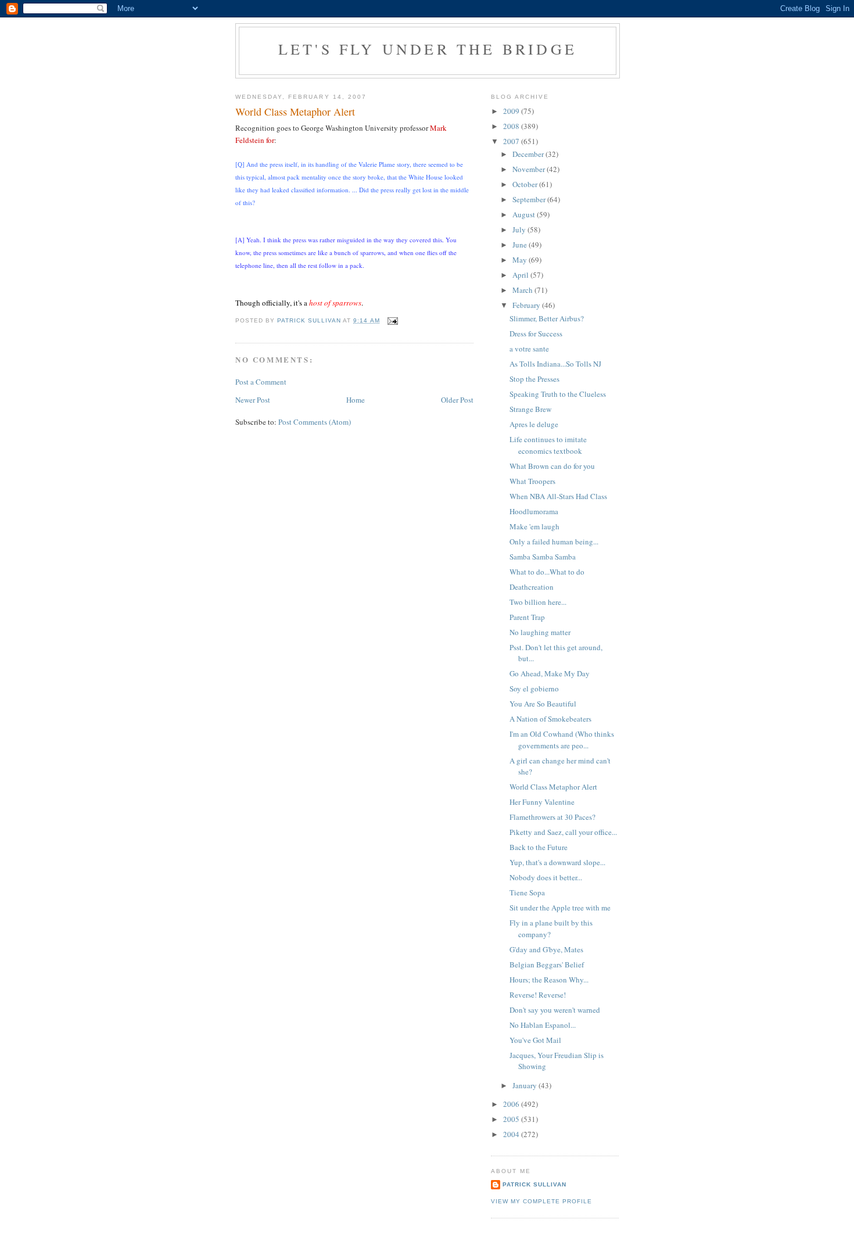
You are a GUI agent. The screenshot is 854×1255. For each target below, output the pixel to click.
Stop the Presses (534, 379)
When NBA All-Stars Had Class (558, 496)
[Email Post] (392, 320)
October (525, 184)
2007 (512, 141)
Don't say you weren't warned (554, 1010)
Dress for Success (535, 333)
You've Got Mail (535, 1040)
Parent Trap (527, 617)
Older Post (457, 400)
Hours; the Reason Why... (549, 979)
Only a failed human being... (553, 541)
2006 (512, 1104)
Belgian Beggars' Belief (546, 964)
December (529, 154)
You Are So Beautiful (542, 703)
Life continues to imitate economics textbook (548, 445)
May (520, 259)
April (521, 275)
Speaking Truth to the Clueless (557, 394)
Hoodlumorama (533, 511)
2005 (512, 1119)
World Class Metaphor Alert (553, 786)
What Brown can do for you (552, 466)
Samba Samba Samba (542, 556)
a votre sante (529, 348)
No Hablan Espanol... (542, 1025)
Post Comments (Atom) (314, 422)
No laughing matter (539, 632)
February (527, 305)
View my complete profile (541, 1201)
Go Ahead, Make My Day (549, 673)
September (529, 199)
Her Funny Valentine (542, 802)
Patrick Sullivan (534, 1184)
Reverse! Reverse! (537, 994)
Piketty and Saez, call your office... (563, 832)
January (525, 1085)
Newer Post (252, 400)
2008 (512, 126)
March (523, 290)
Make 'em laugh (534, 526)
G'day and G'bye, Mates (546, 949)
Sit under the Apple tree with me (560, 907)
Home (355, 400)
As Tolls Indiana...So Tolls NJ (555, 363)
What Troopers (532, 481)
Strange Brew (530, 409)
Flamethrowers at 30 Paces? (552, 817)
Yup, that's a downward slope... (557, 862)
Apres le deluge (533, 424)
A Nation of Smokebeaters (550, 718)
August (524, 214)
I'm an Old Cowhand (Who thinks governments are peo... (561, 740)
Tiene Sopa (527, 892)
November (529, 169)
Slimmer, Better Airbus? (546, 318)
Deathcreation (531, 587)
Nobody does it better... (545, 877)
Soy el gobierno (534, 688)
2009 (512, 111)
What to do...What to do (546, 571)
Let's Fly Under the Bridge (427, 49)
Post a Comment (260, 381)
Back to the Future (538, 847)
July (520, 229)
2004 (512, 1134)
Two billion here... (537, 602)
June (520, 244)
